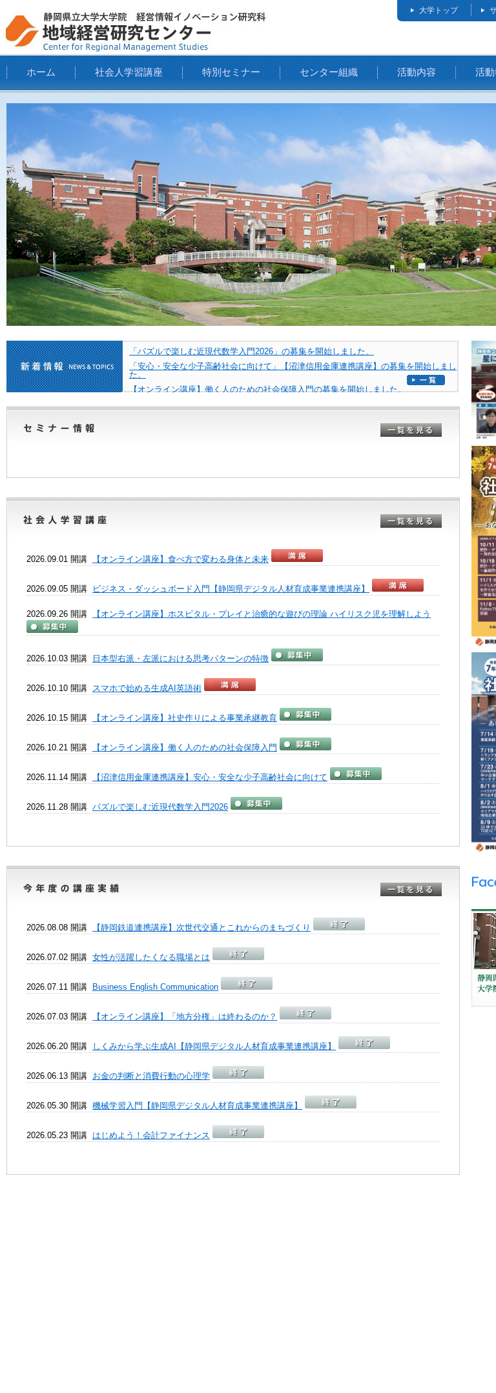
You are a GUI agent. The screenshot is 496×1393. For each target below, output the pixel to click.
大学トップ (438, 10)
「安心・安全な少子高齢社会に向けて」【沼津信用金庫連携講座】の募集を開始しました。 (293, 370)
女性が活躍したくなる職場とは (151, 957)
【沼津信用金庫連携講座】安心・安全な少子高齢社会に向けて (209, 777)
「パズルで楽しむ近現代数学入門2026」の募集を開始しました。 (251, 351)
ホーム (41, 71)
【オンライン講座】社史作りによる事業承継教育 (184, 718)
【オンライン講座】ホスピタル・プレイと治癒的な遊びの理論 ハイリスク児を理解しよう (261, 614)
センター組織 (329, 71)
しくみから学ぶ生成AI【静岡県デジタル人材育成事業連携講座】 (214, 1046)
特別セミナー (231, 71)
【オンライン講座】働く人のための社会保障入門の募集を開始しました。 (272, 389)
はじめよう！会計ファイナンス (151, 1135)
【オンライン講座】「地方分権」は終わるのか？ (184, 1016)
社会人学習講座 (129, 71)
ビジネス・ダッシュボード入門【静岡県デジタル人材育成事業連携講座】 (230, 589)
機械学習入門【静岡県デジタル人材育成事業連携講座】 (197, 1105)
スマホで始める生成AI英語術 (147, 688)
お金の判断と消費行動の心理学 (151, 1076)
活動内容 (416, 71)
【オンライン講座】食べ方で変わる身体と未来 (180, 559)
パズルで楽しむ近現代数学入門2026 (160, 807)
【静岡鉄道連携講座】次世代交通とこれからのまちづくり (201, 927)
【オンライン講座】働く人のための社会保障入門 (184, 747)
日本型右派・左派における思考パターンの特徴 (180, 658)
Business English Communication (155, 987)
